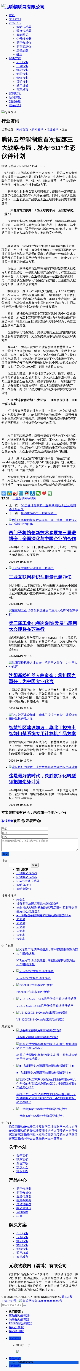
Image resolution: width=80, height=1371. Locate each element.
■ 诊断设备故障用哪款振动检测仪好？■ (43, 915)
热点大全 (22, 1167)
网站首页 (22, 129)
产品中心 (15, 23)
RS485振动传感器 (27, 881)
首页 (12, 15)
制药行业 (22, 70)
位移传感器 (31, 1130)
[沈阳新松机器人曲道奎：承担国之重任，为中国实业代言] (44, 666)
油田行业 (22, 74)
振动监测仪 (23, 46)
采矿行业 (22, 81)
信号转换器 (23, 38)
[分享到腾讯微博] (21, 493)
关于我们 (15, 19)
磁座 (19, 54)
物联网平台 (25, 1138)
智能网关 (22, 34)
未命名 (20, 899)
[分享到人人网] (32, 493)
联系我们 (15, 105)
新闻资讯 (15, 97)
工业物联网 (55, 1126)
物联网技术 (31, 1134)
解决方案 (15, 58)
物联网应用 (46, 1138)
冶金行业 (22, 66)
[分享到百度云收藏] (44, 493)
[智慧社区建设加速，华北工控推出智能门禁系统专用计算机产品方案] (44, 718)
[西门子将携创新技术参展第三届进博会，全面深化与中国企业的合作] (44, 524)
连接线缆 (22, 50)
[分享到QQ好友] (27, 493)
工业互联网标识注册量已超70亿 (40, 577)
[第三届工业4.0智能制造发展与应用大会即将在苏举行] (44, 614)
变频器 (58, 1138)
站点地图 (22, 1171)
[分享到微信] (38, 493)
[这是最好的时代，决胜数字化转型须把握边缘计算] (43, 767)
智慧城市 (22, 89)
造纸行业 (22, 77)
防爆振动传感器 (26, 877)
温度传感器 (23, 30)
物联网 (31, 498)
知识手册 (15, 101)
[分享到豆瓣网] (50, 493)
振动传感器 (23, 27)
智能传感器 (58, 1134)
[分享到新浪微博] (15, 493)
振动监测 (45, 1134)
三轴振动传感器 (26, 873)
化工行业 (22, 62)
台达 (36, 1138)
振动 (21, 1130)
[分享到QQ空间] (9, 493)
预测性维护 (46, 1130)
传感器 (19, 1134)
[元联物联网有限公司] (23, 6)
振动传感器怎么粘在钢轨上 (39, 513)
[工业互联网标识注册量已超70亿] (31, 568)
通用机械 (22, 85)
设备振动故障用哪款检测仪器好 (37, 903)
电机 (65, 1126)
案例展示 (15, 93)
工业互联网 (19, 498)
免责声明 (22, 1163)
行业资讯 (52, 129)
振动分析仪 (23, 42)
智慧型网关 (23, 1200)
